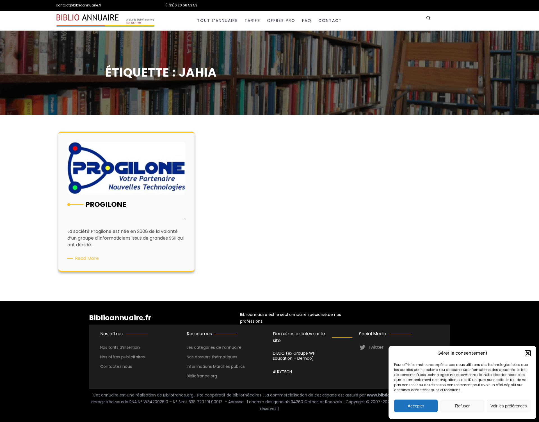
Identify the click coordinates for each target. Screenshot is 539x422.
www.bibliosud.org (386, 395)
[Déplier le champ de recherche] (428, 20)
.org (213, 376)
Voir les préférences (508, 405)
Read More (88, 258)
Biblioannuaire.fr (120, 318)
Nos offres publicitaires (122, 357)
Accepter (416, 405)
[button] (528, 353)
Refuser (462, 405)
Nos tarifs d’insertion (120, 347)
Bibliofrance (198, 376)
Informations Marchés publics (216, 366)
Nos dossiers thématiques (212, 357)
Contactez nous (116, 366)
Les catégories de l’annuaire (214, 347)
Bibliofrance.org (179, 395)
